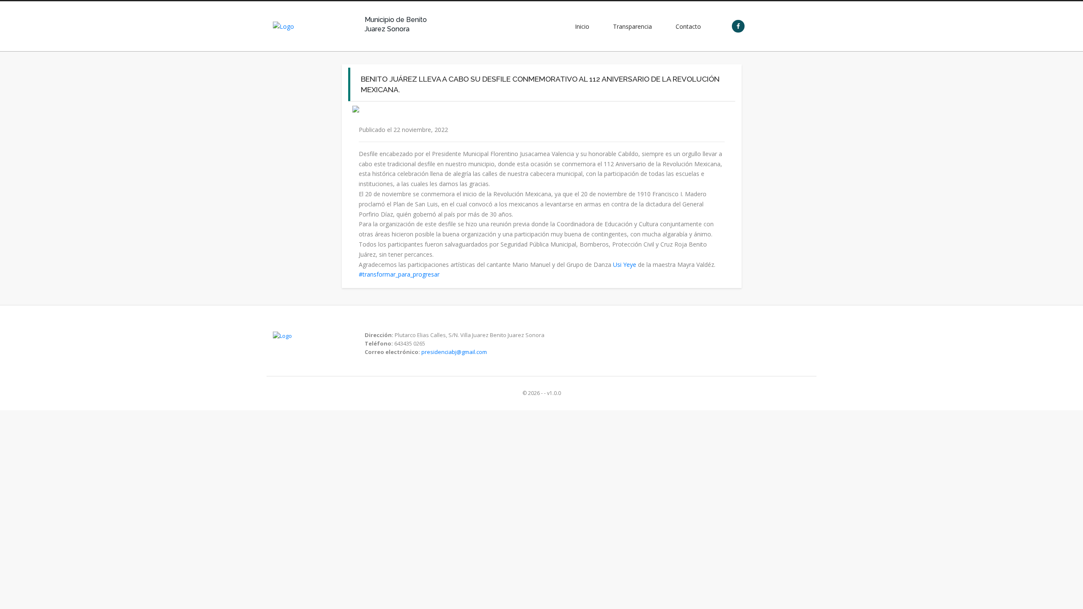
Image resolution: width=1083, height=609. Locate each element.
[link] (624, 265)
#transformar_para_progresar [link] (399, 274)
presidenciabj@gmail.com (454, 352)
